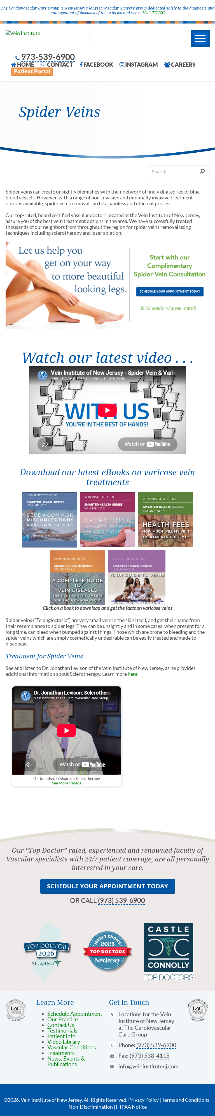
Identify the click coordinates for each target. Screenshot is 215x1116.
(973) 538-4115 (150, 1056)
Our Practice (62, 1019)
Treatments (61, 1053)
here (132, 674)
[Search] (202, 171)
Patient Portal (32, 71)
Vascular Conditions (71, 1047)
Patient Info (61, 1036)
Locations (130, 1014)
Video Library (63, 1042)
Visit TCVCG (154, 12)
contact (60, 64)
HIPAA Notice (131, 1107)
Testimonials (62, 1031)
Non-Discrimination (91, 1107)
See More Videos (66, 783)
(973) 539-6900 (121, 900)
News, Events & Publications (66, 1061)
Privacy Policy (143, 1100)
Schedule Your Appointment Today (107, 886)
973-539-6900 (48, 57)
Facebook (98, 64)
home (25, 64)
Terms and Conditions (185, 1100)
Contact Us (60, 1025)
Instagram (141, 64)
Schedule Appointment (74, 1014)
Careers (183, 64)
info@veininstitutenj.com (148, 1066)
